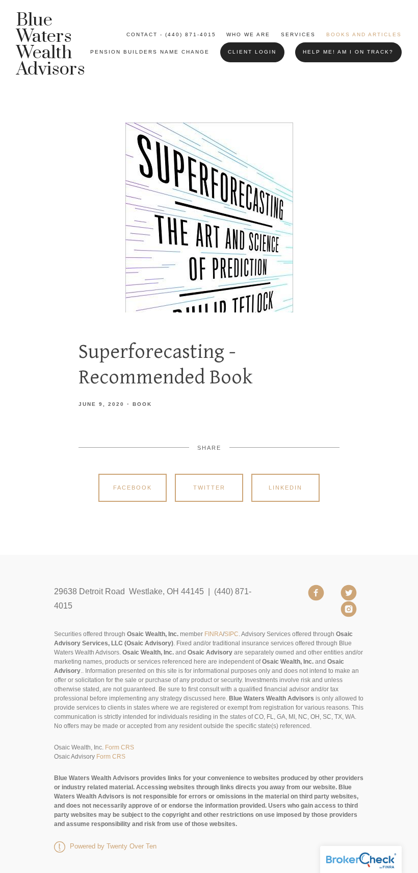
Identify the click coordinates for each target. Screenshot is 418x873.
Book (142, 404)
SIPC (231, 634)
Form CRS (119, 747)
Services (298, 34)
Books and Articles (364, 34)
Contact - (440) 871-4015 (171, 34)
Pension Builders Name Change (150, 52)
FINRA (213, 634)
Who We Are (248, 34)
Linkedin (285, 487)
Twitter (209, 487)
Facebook (132, 487)
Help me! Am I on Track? (348, 52)
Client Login (252, 52)
